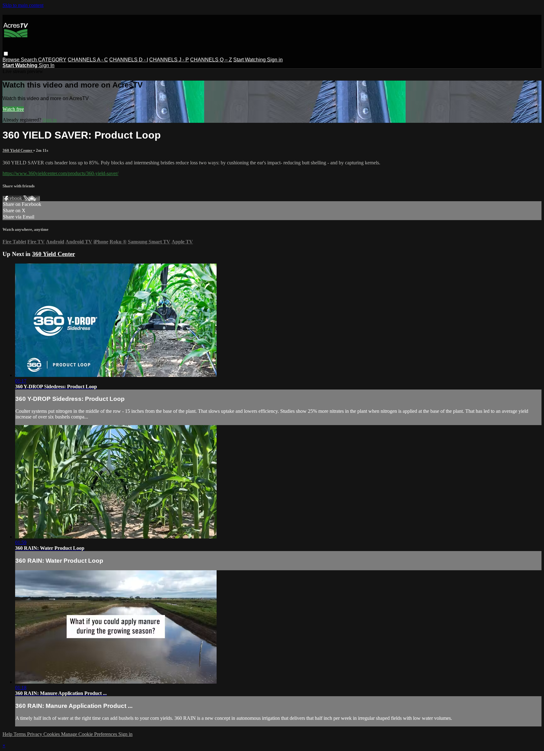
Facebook (13, 198)
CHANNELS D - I (128, 59)
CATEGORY (52, 59)
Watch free (13, 109)
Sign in (275, 59)
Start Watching (250, 59)
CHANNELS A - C (88, 59)
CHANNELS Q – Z (211, 59)
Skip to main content (23, 5)
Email (34, 198)
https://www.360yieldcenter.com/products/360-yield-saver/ (60, 173)
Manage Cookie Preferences (89, 734)
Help (8, 734)
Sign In (46, 65)
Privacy (35, 734)
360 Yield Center (18, 150)
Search (29, 59)
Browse (12, 59)
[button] (6, 54)
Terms (20, 734)
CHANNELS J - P (169, 59)
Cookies (52, 734)
